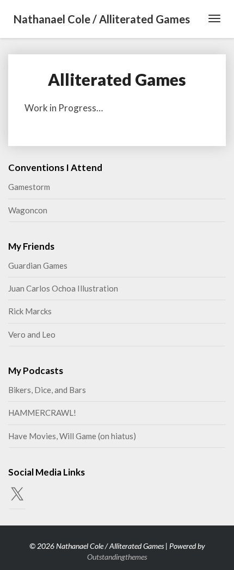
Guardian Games (37, 265)
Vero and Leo (32, 334)
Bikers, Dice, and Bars (47, 390)
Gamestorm (29, 187)
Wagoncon (27, 210)
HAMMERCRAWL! (42, 412)
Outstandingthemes (117, 556)
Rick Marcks (30, 311)
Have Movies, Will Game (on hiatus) (72, 436)
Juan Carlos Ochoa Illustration (63, 288)
